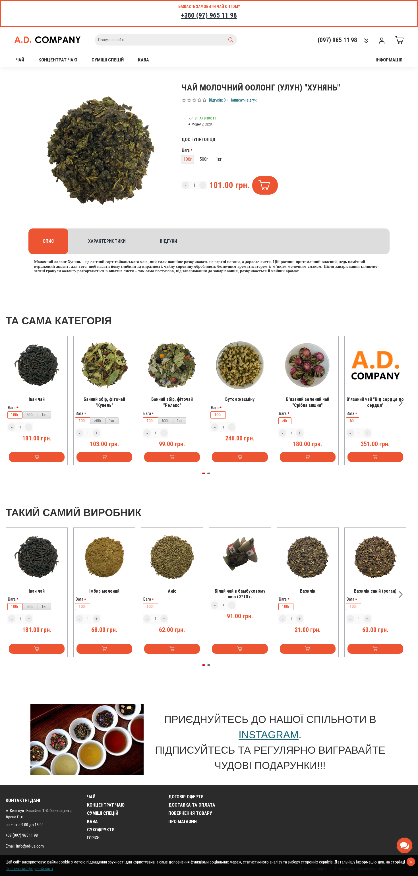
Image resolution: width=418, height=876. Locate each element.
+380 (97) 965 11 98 (209, 15)
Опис (48, 241)
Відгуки (168, 241)
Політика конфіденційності (29, 868)
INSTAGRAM (269, 735)
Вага (186, 150)
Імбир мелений (104, 591)
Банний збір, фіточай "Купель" (104, 402)
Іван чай (37, 399)
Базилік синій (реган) (375, 591)
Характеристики (107, 241)
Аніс (172, 591)
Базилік (307, 591)
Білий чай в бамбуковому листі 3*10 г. (240, 594)
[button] (11, 402)
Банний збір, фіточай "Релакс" (172, 402)
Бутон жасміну (239, 399)
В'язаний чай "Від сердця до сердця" (375, 402)
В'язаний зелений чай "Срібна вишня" (307, 402)
